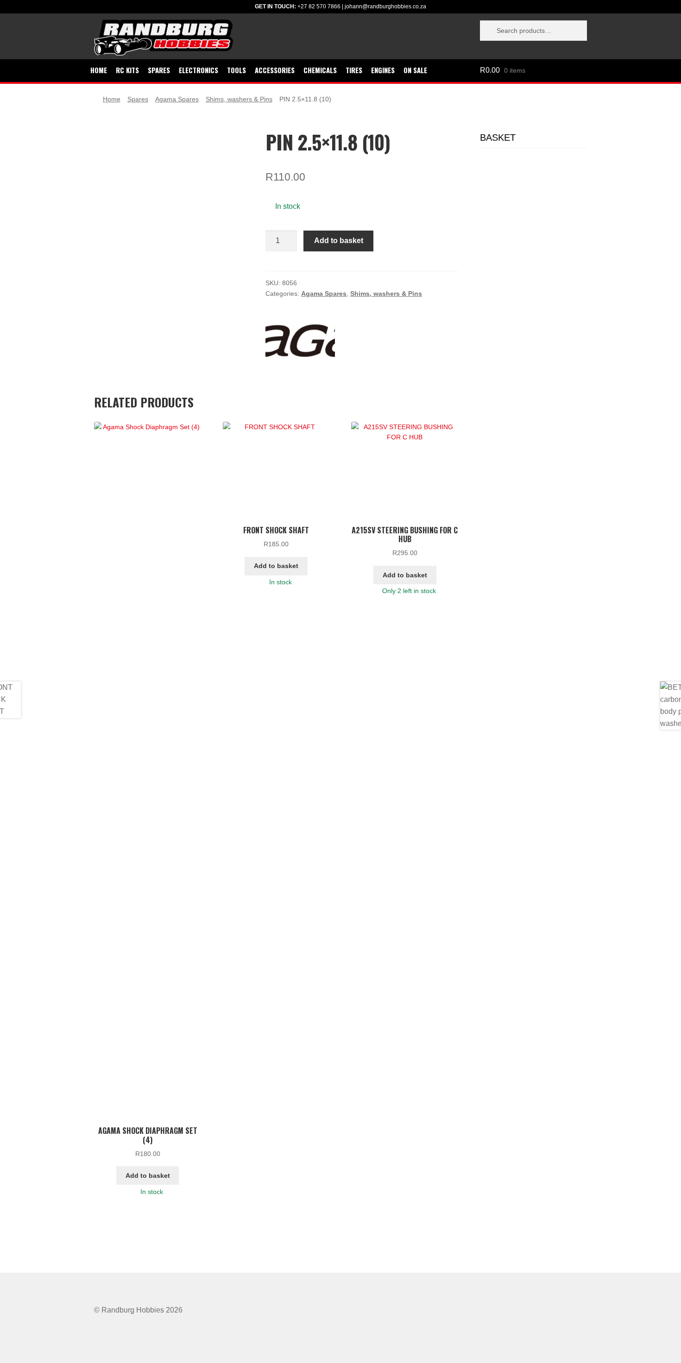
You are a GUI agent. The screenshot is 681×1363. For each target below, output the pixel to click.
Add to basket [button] (148, 1175)
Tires (354, 70)
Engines (383, 70)
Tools (236, 70)
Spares (159, 70)
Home (98, 70)
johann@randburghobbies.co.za (385, 6)
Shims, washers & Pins (239, 99)
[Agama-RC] (300, 340)
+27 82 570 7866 (318, 6)
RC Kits (127, 70)
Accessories (275, 70)
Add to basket (338, 240)
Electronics (198, 70)
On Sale (415, 70)
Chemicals (320, 70)
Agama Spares (177, 99)
